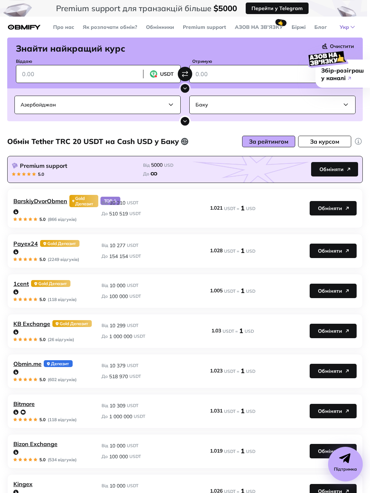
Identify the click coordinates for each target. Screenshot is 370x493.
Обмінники (160, 27)
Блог (320, 27)
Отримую (202, 61)
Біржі (299, 27)
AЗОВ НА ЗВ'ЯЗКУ (259, 27)
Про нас (63, 27)
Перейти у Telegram (277, 8)
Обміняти (331, 169)
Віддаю (24, 61)
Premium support (204, 27)
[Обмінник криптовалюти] (24, 27)
